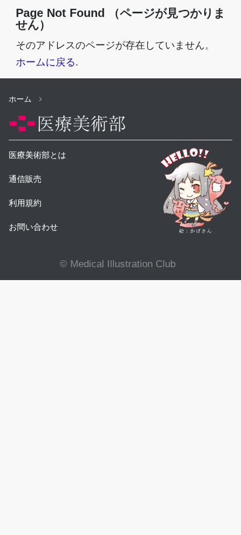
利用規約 (25, 203)
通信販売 (25, 179)
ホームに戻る (45, 62)
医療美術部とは (37, 155)
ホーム (21, 99)
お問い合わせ (33, 227)
